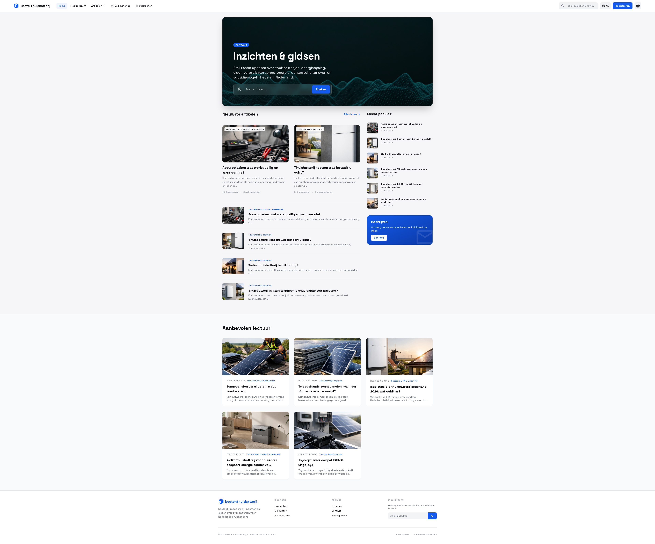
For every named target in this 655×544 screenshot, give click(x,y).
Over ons (337, 505)
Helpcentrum (282, 515)
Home (62, 5)
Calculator (143, 6)
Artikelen (98, 6)
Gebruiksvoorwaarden (425, 534)
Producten (78, 6)
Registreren (622, 5)
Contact (379, 238)
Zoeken (321, 89)
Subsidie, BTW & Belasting (404, 381)
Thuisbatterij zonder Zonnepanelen (263, 454)
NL (605, 6)
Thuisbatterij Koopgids (330, 380)
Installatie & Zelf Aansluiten (261, 380)
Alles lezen (352, 114)
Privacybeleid (339, 515)
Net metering (120, 6)
